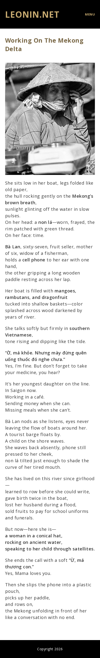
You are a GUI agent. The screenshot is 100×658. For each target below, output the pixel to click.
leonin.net (32, 14)
